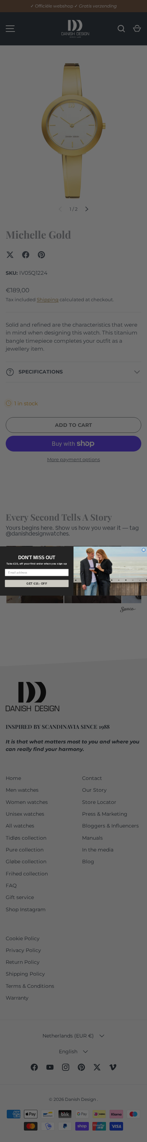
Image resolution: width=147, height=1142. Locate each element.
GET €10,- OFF (36, 583)
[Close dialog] (144, 550)
